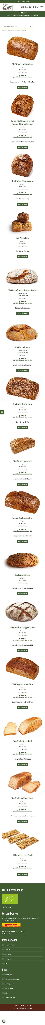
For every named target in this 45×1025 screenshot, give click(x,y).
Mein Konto (8, 974)
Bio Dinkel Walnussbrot (22, 181)
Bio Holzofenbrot (23, 347)
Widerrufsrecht (9, 997)
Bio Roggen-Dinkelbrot (22, 684)
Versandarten (9, 988)
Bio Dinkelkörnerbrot (22, 404)
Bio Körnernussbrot (22, 461)
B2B (5, 963)
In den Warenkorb (22, 87)
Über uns (7, 949)
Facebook (7, 954)
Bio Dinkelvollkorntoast (22, 798)
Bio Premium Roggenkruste (22, 627)
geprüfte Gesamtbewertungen (22, 77)
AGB (6, 993)
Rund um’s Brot (9, 945)
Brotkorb (26, 7)
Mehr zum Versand (8, 934)
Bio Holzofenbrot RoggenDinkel (22, 290)
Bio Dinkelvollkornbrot (22, 64)
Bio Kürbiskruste (22, 575)
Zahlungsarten (9, 984)
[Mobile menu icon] (41, 7)
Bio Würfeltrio (22, 238)
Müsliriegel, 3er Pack (22, 855)
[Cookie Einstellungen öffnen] (3, 1022)
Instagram (7, 959)
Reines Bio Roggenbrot (22, 518)
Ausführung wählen (23, 313)
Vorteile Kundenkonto (11, 979)
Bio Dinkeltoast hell (22, 741)
